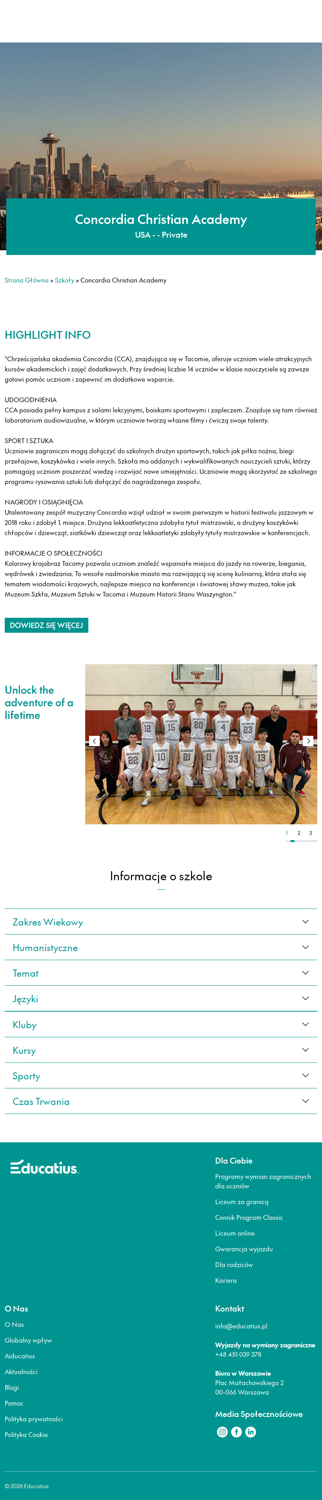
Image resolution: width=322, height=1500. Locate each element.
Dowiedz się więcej (46, 625)
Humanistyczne (45, 947)
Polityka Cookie (26, 1434)
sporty (26, 1075)
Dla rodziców (234, 1264)
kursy (24, 1050)
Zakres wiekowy (48, 921)
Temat (25, 972)
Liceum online (235, 1232)
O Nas (14, 1324)
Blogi (12, 1387)
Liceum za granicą (242, 1201)
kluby (25, 1024)
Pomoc (14, 1402)
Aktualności (21, 1371)
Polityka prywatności (34, 1418)
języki (25, 998)
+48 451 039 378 (238, 1354)
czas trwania (41, 1101)
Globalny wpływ (28, 1340)
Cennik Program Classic (249, 1217)
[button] (308, 741)
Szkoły (64, 279)
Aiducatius (20, 1355)
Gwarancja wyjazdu (244, 1248)
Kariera (226, 1280)
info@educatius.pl (241, 1325)
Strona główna (27, 279)
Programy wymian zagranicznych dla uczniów (263, 1181)
